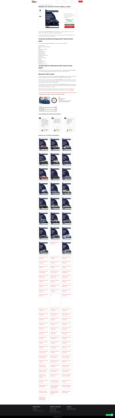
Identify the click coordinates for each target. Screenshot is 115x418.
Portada (39, 5)
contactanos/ (71, 90)
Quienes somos (35, 408)
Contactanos (35, 409)
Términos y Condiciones (53, 410)
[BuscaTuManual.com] (34, 2)
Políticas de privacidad (53, 408)
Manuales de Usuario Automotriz (71, 409)
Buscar (80, 1)
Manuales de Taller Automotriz (71, 408)
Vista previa (69, 24)
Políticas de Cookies (53, 409)
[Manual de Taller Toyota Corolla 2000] (44, 100)
